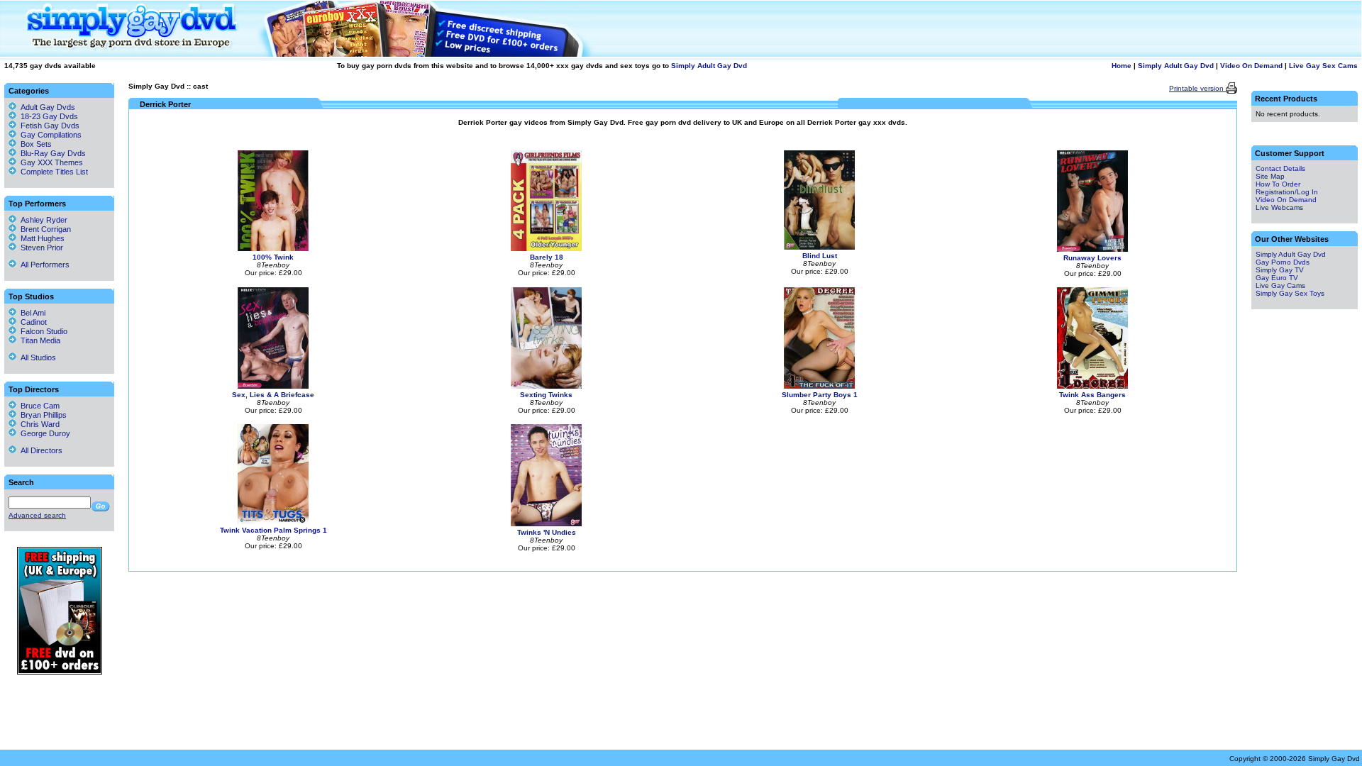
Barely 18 (546, 257)
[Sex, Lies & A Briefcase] (273, 386)
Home (1121, 66)
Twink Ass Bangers (1092, 395)
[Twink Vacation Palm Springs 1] (273, 522)
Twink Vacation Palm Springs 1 (273, 530)
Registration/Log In (1287, 192)
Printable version (1197, 88)
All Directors (39, 450)
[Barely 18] (546, 248)
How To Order (1278, 184)
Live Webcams (1279, 207)
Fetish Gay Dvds (50, 125)
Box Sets (36, 144)
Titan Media (38, 340)
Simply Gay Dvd (156, 86)
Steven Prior (39, 247)
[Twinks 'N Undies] (546, 524)
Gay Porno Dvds (1283, 262)
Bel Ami (30, 313)
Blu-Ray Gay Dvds (53, 153)
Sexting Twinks (546, 395)
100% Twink (273, 257)
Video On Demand (1251, 66)
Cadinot (31, 322)
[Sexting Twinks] (546, 386)
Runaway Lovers (1092, 258)
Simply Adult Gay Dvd (709, 66)
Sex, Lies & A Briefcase (273, 395)
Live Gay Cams (1280, 285)
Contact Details (1280, 168)
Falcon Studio (41, 331)
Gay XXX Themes (52, 162)
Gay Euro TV (1277, 278)
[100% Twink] (273, 248)
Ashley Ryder (41, 220)
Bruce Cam (38, 405)
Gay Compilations (51, 135)
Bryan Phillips (41, 415)
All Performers (43, 264)
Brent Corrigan (43, 229)
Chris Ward (38, 424)
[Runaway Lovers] (1092, 249)
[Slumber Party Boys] (819, 386)
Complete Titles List (52, 171)
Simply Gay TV (1280, 270)
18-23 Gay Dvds (49, 116)
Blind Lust (819, 256)
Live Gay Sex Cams (1323, 66)
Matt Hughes (40, 238)
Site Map (1270, 176)
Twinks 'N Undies (546, 532)
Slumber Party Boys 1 (820, 395)
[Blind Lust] (819, 247)
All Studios (36, 357)
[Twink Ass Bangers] (1092, 386)
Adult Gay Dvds (48, 107)
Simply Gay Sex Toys (1290, 293)
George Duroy (43, 433)
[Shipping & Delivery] (59, 672)
